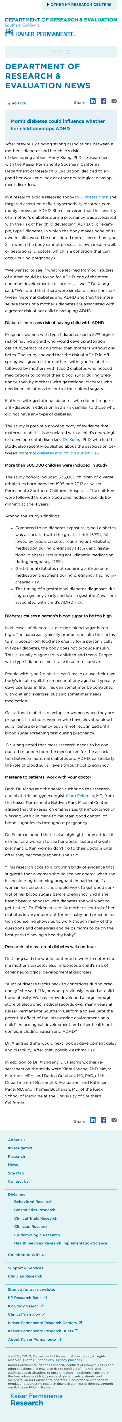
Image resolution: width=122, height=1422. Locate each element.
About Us (17, 1140)
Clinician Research (31, 1227)
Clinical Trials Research (35, 1218)
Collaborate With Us (27, 1255)
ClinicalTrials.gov (24, 1314)
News (13, 1165)
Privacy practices (69, 1360)
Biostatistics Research (34, 1210)
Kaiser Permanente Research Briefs (40, 1331)
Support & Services (25, 1268)
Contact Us (18, 1181)
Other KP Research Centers (80, 5)
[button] (57, 52)
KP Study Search (23, 1306)
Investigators (20, 1148)
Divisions (16, 1195)
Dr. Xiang (72, 440)
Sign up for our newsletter (32, 1290)
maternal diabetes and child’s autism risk (58, 453)
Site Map (16, 1173)
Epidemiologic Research (37, 1235)
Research (16, 1157)
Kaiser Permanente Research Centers (42, 1323)
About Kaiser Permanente (32, 1340)
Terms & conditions (39, 1360)
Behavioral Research (33, 1202)
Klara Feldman (80, 796)
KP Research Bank (25, 1298)
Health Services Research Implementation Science (60, 1243)
